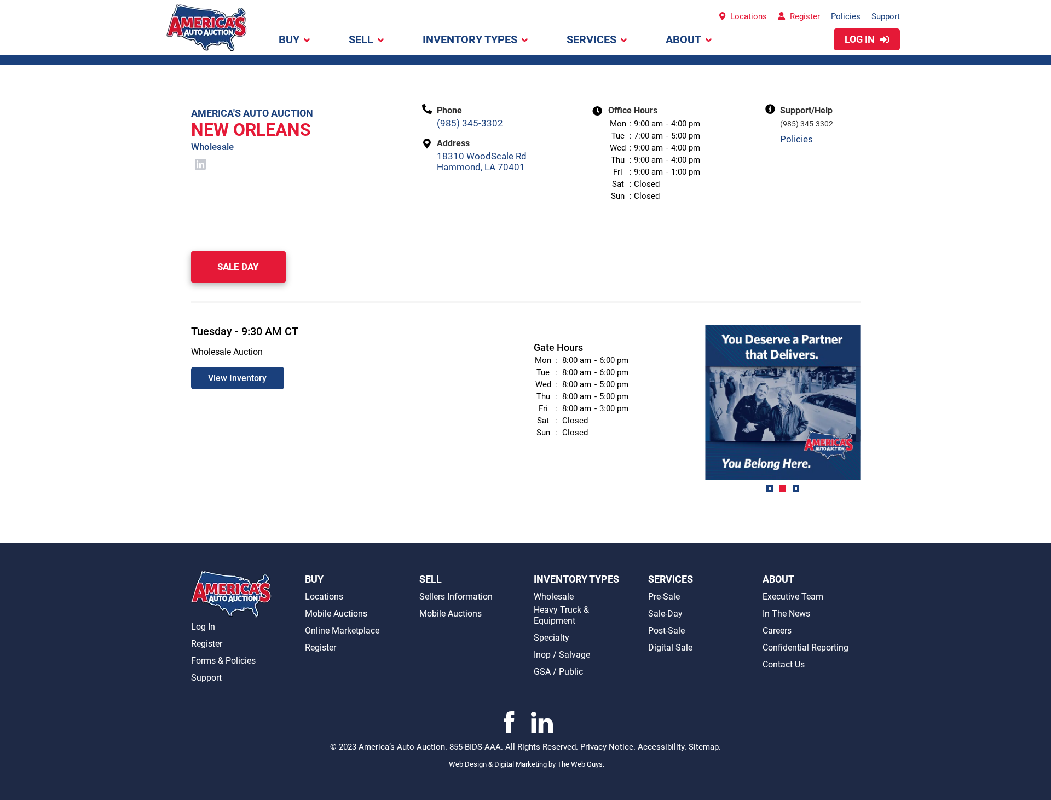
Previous (696, 411)
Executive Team (793, 596)
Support (885, 16)
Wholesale (554, 596)
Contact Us (784, 664)
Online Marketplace (342, 630)
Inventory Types (470, 39)
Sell (361, 39)
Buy (289, 39)
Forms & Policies (223, 660)
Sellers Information (456, 596)
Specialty (551, 637)
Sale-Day (665, 613)
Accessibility (661, 747)
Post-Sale (666, 630)
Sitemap (704, 747)
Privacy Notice (606, 747)
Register (804, 16)
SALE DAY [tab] (238, 266)
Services (591, 39)
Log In (861, 39)
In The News (786, 613)
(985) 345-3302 (470, 123)
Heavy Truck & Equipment (561, 615)
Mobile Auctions (336, 613)
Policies (846, 16)
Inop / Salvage (562, 654)
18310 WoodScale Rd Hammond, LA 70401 (482, 161)
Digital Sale (670, 647)
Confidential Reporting (805, 647)
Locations (747, 16)
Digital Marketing (521, 764)
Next (868, 411)
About (683, 39)
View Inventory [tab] (237, 378)
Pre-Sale (664, 596)
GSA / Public (558, 671)
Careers (777, 630)
